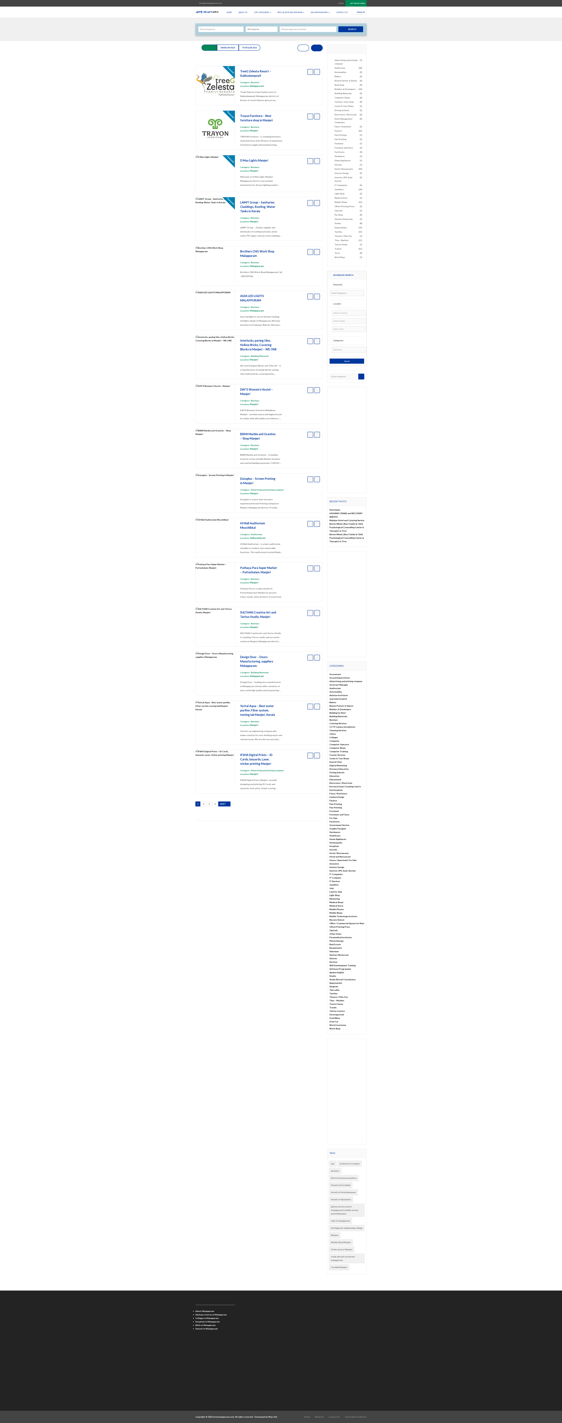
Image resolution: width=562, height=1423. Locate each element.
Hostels (333, 849)
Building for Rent (337, 713)
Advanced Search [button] (343, 275)
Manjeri (254, 130)
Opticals (333, 930)
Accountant (335, 674)
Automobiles (335, 692)
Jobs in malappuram (340, 1221)
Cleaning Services (337, 730)
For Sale (333, 818)
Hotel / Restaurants (339, 853)
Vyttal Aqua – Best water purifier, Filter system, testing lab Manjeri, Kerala (257, 710)
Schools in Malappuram (206, 1328)
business (335, 1171)
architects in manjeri (350, 1163)
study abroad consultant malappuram (343, 1258)
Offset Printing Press (339, 927)
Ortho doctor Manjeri (341, 1249)
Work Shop (334, 1028)
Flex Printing (335, 804)
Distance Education (339, 769)
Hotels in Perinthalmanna (343, 1192)
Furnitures (334, 821)
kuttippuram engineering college (347, 1228)
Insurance (334, 863)
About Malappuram (204, 1311)
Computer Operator (339, 744)
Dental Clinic (335, 762)
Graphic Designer (337, 828)
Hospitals (334, 846)
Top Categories (262, 12)
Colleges (333, 737)
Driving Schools (337, 772)
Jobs (331, 888)
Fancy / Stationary (338, 793)
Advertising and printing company (267, 490)
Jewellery (334, 884)
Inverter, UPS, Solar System (342, 870)
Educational (335, 779)
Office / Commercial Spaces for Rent (346, 923)
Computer (334, 741)
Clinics (332, 734)
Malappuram (257, 85)
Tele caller (334, 990)
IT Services (334, 881)
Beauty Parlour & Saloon (341, 706)
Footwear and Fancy (339, 814)
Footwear (334, 811)
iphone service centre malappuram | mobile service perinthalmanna (344, 1210)
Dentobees (334, 510)
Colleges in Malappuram (207, 1318)
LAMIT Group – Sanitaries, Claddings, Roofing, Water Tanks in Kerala (257, 207)
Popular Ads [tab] (249, 47)
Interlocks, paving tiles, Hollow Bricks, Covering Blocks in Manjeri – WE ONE (258, 345)
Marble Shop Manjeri (341, 1242)
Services (333, 962)
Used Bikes (334, 1018)
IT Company (335, 877)
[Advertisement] (259, 844)
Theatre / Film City (338, 997)
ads (332, 1163)
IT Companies (336, 874)
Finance (333, 800)
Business (255, 82)
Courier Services (337, 755)
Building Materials (260, 356)
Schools (333, 958)
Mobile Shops (335, 913)
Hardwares (334, 832)
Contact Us (342, 12)
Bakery (332, 702)
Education (334, 776)
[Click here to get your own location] (333, 29)
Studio (332, 976)
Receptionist (335, 948)
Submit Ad (360, 12)
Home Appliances (337, 839)
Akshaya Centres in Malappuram (211, 1314)
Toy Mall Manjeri (339, 1267)
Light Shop (334, 895)
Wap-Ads (272, 1417)
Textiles (333, 993)
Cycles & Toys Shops (339, 758)
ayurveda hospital (338, 699)
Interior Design (336, 867)
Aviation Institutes (338, 695)
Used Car (333, 1021)
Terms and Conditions (356, 1417)
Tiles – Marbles (336, 1000)
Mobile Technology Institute (343, 916)
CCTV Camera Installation (342, 727)
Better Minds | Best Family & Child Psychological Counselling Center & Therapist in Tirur (346, 527)
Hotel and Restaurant (340, 856)
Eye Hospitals (336, 790)
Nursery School (336, 920)
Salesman (334, 951)
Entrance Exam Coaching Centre (345, 786)
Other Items (335, 934)
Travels (333, 1007)
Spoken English (336, 972)
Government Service (339, 825)
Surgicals (333, 986)
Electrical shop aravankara (344, 1178)
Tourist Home (336, 1004)
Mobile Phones (336, 909)
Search (352, 29)
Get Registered (357, 3)
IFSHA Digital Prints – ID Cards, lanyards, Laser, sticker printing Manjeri (256, 759)
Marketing (334, 899)
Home (229, 12)
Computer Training (338, 751)
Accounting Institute (339, 677)
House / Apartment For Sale (343, 860)
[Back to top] (552, 1404)
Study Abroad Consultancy (342, 979)
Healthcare (334, 835)
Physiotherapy (336, 941)
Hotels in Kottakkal (340, 1185)
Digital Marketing (338, 765)
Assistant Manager (338, 685)
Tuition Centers (337, 1011)
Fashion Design (336, 797)
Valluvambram (258, 537)
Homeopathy (335, 842)
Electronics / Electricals (340, 783)
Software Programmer (340, 969)
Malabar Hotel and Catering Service (346, 520)
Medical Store (336, 906)
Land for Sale (335, 891)
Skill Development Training (342, 965)
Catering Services (338, 723)
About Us (242, 12)
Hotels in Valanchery (341, 1199)
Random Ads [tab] (228, 47)
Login (340, 3)
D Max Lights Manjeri (254, 160)
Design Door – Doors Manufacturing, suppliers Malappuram (256, 661)
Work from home (337, 1025)
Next (223, 804)
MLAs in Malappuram (205, 1325)
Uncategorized (336, 1014)
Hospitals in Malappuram (207, 1321)
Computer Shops (337, 748)
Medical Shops (336, 902)
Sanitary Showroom (339, 955)
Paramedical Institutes (340, 937)
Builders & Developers (340, 709)
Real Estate (335, 944)
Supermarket (335, 983)
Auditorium (256, 534)
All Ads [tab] (209, 47)
